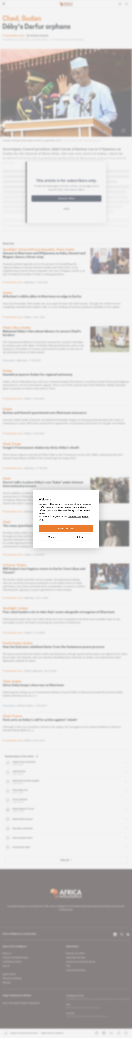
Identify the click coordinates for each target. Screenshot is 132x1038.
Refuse (79, 537)
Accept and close (66, 528)
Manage (52, 537)
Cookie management (78, 516)
